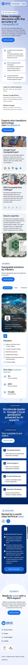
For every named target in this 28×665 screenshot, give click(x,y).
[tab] (8, 287)
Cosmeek (22, 656)
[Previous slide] (3, 521)
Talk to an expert (8, 40)
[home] (6, 3)
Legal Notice (5, 659)
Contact (24, 3)
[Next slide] (8, 521)
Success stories (16, 3)
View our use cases (14, 569)
